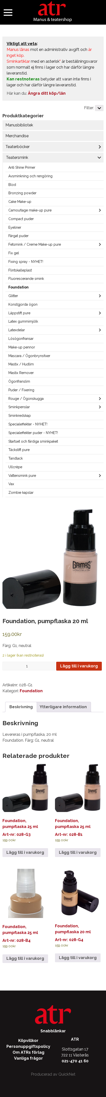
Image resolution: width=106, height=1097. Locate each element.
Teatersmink (17, 157)
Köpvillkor (28, 1040)
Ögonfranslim (19, 381)
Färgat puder (18, 236)
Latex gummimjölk (23, 321)
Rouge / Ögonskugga (26, 399)
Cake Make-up (19, 202)
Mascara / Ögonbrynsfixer (29, 356)
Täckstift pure (19, 450)
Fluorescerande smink (26, 279)
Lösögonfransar (21, 339)
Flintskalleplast (20, 270)
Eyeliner (14, 227)
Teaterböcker (17, 146)
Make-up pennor (21, 347)
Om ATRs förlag (28, 1052)
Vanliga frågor (28, 1058)
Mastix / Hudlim (21, 364)
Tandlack (15, 458)
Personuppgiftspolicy (28, 1046)
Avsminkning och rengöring (30, 176)
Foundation (18, 287)
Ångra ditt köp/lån (47, 93)
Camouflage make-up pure (30, 210)
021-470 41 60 (75, 1061)
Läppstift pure (19, 313)
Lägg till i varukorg (79, 666)
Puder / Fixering (21, 390)
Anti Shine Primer (21, 167)
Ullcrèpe (15, 467)
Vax (11, 484)
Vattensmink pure (22, 476)
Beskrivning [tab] (21, 707)
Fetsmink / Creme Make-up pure (34, 244)
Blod (12, 185)
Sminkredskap (19, 416)
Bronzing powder (22, 193)
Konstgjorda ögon (22, 304)
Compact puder (21, 219)
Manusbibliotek (19, 125)
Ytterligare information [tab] (63, 707)
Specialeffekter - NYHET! (27, 424)
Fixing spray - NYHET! (25, 262)
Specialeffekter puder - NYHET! (33, 433)
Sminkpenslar (19, 407)
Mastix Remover (21, 373)
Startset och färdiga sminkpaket (33, 441)
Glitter (13, 296)
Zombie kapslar (21, 493)
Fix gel (13, 253)
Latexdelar (16, 330)
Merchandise (17, 136)
